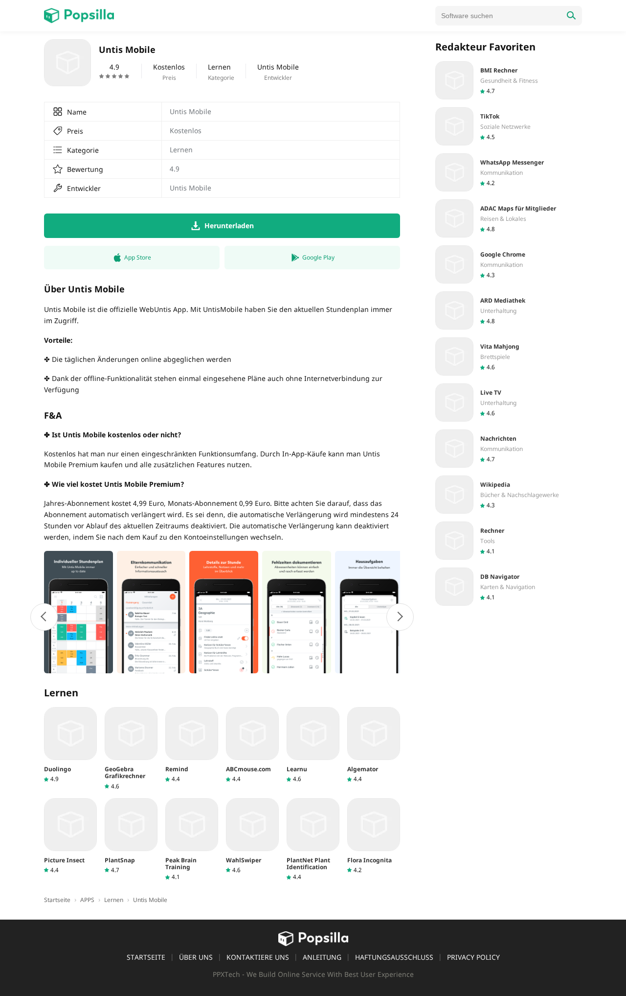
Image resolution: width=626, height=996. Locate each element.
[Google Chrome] (508, 264)
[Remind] (191, 745)
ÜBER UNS (196, 957)
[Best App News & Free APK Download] (79, 16)
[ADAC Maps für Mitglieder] (508, 218)
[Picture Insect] (70, 836)
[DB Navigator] (508, 587)
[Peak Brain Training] (191, 839)
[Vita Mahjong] (508, 356)
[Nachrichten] (508, 448)
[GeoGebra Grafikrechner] (131, 748)
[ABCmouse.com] (252, 745)
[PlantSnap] (131, 836)
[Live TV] (508, 402)
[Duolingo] (70, 745)
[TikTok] (508, 126)
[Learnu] (313, 745)
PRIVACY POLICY (473, 957)
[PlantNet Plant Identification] (313, 839)
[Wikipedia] (508, 494)
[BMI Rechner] (508, 80)
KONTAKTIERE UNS (257, 957)
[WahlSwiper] (252, 836)
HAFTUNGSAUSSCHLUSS (394, 957)
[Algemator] (373, 745)
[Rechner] (508, 541)
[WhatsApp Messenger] (508, 172)
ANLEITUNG (322, 957)
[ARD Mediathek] (508, 310)
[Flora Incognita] (373, 836)
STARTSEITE (146, 957)
